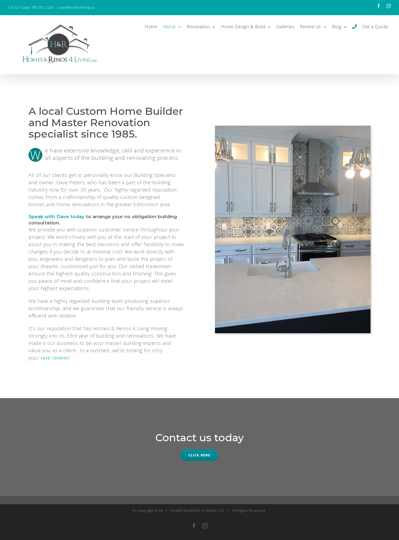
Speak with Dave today (56, 216)
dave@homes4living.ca (76, 7)
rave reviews (55, 357)
